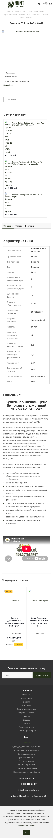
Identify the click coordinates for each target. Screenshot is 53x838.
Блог (26, 737)
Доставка (26, 705)
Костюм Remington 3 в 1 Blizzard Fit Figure (27, 196)
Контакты (26, 694)
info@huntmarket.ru (28, 790)
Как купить (26, 698)
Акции (27, 723)
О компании (26, 690)
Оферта (26, 716)
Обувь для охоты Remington (26, 750)
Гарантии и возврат (26, 709)
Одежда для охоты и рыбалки (26, 746)
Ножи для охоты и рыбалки (26, 772)
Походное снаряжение (26, 768)
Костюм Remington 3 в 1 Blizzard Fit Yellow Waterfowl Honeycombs (27, 163)
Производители (26, 727)
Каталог (27, 742)
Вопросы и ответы (26, 712)
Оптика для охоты (26, 754)
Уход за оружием (26, 765)
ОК (26, 832)
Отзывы (26, 720)
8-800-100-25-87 (29, 784)
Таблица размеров (26, 730)
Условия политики (26, 825)
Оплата (26, 702)
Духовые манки (26, 761)
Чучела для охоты (26, 757)
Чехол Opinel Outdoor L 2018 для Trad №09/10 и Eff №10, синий (28, 124)
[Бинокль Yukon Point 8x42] (26, 45)
